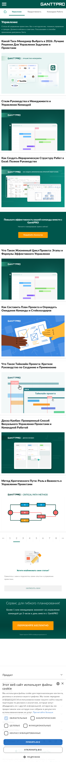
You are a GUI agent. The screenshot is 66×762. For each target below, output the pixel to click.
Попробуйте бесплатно (33, 235)
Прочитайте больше (43, 712)
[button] (33, 756)
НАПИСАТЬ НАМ (33, 588)
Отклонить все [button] (33, 749)
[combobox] (58, 683)
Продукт (8, 675)
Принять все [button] (33, 742)
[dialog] (33, 721)
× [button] (62, 683)
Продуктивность (34, 12)
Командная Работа (55, 12)
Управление (17, 12)
